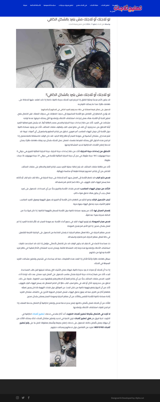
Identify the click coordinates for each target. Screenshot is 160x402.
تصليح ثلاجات (105, 5)
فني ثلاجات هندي (81, 5)
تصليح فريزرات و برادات (66, 5)
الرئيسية (115, 5)
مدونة (25, 5)
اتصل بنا (112, 11)
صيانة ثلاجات (94, 5)
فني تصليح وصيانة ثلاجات (77, 24)
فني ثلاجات (100, 24)
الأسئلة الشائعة (35, 5)
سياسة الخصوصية (50, 5)
